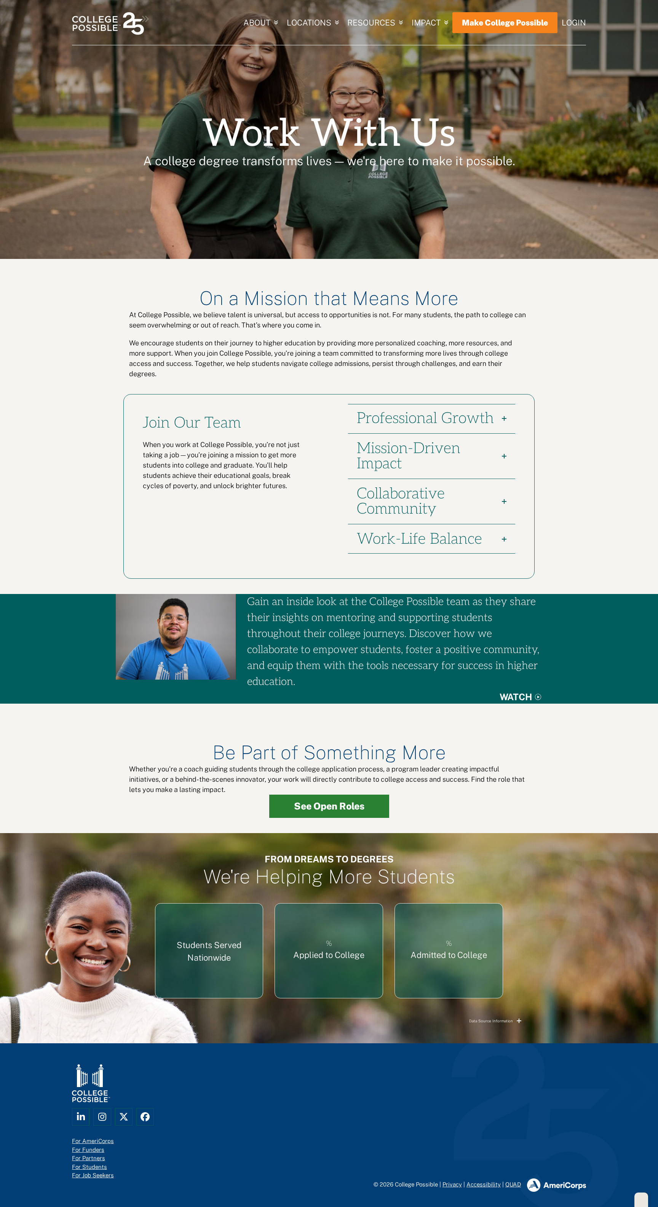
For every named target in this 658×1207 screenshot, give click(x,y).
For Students (89, 1166)
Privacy (452, 1184)
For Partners (88, 1158)
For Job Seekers (93, 1175)
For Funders (88, 1149)
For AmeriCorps (93, 1141)
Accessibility (483, 1184)
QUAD (513, 1184)
